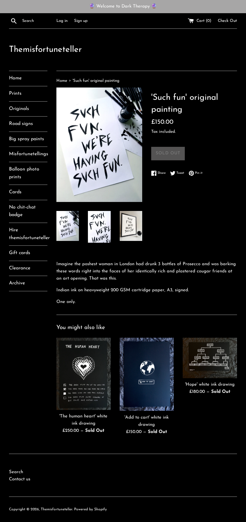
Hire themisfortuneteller (28, 234)
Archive (17, 283)
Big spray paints (26, 139)
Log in (62, 21)
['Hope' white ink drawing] (210, 358)
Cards (15, 192)
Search (16, 472)
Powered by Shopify (90, 509)
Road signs (21, 123)
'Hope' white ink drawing (210, 384)
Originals (19, 108)
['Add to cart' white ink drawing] (147, 374)
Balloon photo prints (24, 173)
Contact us (19, 479)
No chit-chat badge (22, 211)
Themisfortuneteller (45, 50)
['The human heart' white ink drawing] (83, 374)
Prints (15, 93)
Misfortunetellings (28, 154)
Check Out (227, 21)
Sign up (81, 21)
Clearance (19, 268)
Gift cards (19, 253)
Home (15, 78)
